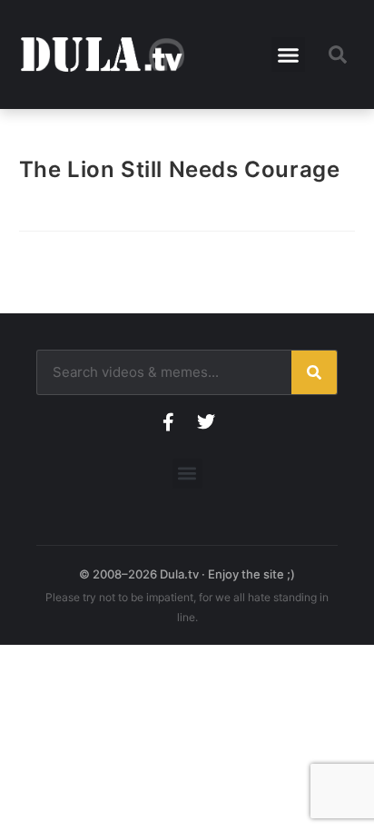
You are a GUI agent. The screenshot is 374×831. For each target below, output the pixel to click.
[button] (288, 54)
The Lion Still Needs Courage (179, 169)
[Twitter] (206, 422)
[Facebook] (168, 422)
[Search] (314, 372)
